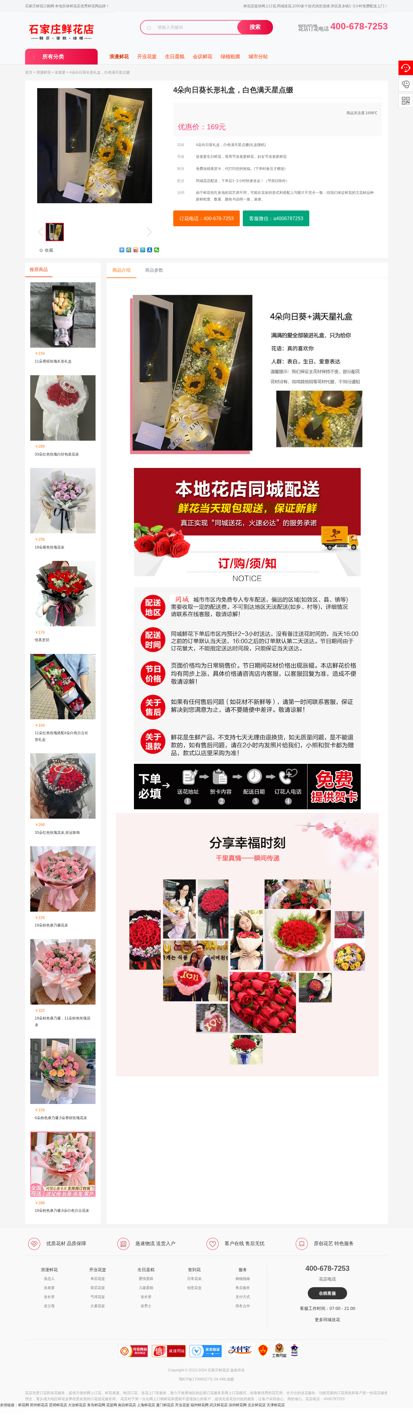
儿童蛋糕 (146, 1288)
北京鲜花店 (257, 1405)
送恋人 (49, 1279)
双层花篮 (97, 1288)
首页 (28, 72)
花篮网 (111, 1405)
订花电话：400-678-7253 (206, 218)
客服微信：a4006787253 (276, 218)
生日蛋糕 (174, 56)
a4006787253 (11, 1411)
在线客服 (327, 1293)
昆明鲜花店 (58, 1405)
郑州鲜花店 (39, 1405)
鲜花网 (23, 1405)
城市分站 (258, 56)
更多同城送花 (327, 1319)
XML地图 (226, 1379)
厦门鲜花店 (165, 1405)
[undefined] (94, 145)
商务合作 (243, 1306)
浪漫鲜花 (119, 56)
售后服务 (243, 1288)
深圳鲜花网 (238, 1405)
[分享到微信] (156, 249)
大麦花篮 (97, 1306)
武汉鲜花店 (219, 1405)
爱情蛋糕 (146, 1279)
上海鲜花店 (146, 1405)
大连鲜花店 (77, 1405)
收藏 (49, 250)
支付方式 (243, 1297)
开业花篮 (147, 56)
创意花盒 (194, 1288)
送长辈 (49, 1297)
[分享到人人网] (149, 249)
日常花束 (194, 1279)
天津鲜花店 (276, 1405)
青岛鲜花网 (96, 1405)
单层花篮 (97, 1279)
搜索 (255, 27)
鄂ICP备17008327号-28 (198, 1379)
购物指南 (243, 1279)
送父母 (49, 1306)
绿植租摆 (230, 56)
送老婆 (60, 72)
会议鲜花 (202, 56)
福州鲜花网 (199, 1405)
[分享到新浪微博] (135, 249)
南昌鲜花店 (127, 1405)
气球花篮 (97, 1297)
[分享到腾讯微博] (142, 249)
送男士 (146, 1306)
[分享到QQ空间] (129, 249)
